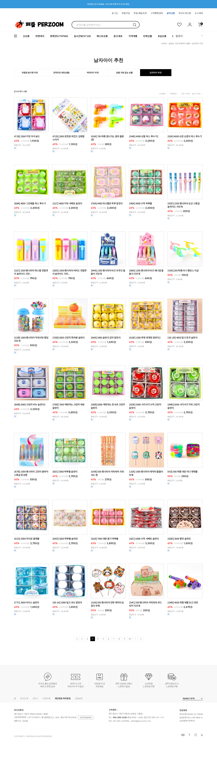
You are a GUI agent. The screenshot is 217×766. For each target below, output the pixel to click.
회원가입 (126, 13)
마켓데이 (39, 35)
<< (76, 639)
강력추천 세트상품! (61, 72)
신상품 (26, 35)
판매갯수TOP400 (59, 35)
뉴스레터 (199, 13)
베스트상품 (102, 35)
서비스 (35, 698)
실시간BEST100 (82, 35)
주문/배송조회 (140, 13)
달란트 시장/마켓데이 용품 (179, 43)
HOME (164, 43)
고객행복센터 (157, 13)
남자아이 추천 (197, 43)
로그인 (115, 13)
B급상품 (162, 35)
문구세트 (118, 35)
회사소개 (24, 698)
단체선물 (147, 35)
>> (140, 639)
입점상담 (79, 698)
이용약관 (46, 698)
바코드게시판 (185, 13)
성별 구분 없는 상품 (124, 72)
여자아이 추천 (93, 72)
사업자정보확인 (85, 717)
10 (130, 639)
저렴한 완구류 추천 (30, 72)
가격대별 (132, 35)
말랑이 (179, 36)
